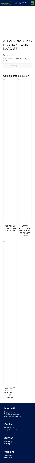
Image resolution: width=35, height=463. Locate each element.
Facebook (9, 455)
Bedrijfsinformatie (10, 412)
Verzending (8, 442)
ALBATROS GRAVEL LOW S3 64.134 (10, 228)
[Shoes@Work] (6, 2)
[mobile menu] (32, 3)
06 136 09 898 (9, 428)
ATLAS (5, 61)
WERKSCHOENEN (19, 59)
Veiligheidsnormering (11, 414)
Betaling (7, 444)
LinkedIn (9, 457)
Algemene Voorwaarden (12, 416)
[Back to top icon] (31, 459)
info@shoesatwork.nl (11, 430)
